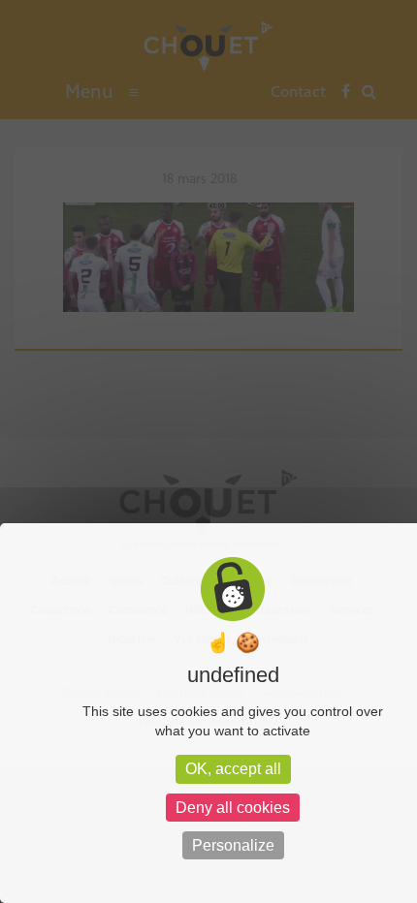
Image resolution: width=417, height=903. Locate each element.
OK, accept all (233, 769)
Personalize (233, 845)
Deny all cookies (233, 807)
